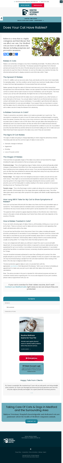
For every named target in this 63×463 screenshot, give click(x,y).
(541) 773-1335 (45, 1)
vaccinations (14, 266)
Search (44, 452)
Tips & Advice (10, 307)
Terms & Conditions (33, 452)
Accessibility (25, 452)
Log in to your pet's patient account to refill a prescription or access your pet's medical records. (32, 368)
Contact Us (31, 421)
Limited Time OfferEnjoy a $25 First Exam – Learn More (29, 19)
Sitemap (40, 452)
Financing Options (10, 311)
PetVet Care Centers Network (33, 457)
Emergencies (38, 5)
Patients (7, 303)
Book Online (25, 5)
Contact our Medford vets (15, 287)
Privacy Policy (18, 452)
